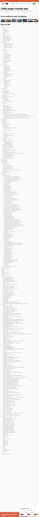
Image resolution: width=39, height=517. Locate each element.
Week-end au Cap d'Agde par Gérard (8, 426)
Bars (3, 104)
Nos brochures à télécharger (6, 268)
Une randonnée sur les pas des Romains (9, 405)
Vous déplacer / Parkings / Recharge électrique (10, 127)
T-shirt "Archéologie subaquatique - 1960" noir (10, 266)
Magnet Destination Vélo (7, 255)
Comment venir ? (5, 125)
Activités (3, 49)
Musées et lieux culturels (7, 84)
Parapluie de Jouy (6, 263)
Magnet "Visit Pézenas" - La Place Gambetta (10, 260)
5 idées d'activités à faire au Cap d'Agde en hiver (10, 309)
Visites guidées (6, 83)
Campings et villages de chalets (7, 37)
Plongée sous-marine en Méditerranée (8, 391)
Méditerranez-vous (5, 126)
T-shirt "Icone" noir (6, 265)
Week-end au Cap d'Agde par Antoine (8, 423)
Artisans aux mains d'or (6, 315)
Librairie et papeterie (6, 175)
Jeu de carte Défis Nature (8, 262)
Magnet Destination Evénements (9, 261)
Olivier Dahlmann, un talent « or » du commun (9, 386)
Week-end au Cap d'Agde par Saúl (8, 428)
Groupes (3, 267)
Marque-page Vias (6, 189)
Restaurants (4, 103)
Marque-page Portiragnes (8, 188)
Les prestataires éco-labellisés (7, 154)
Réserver (30, 3)
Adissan (4, 434)
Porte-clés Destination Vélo (8, 253)
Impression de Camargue (6, 339)
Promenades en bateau (7, 57)
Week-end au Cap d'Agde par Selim (8, 429)
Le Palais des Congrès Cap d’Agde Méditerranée (10, 110)
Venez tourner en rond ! (6, 407)
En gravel (5, 53)
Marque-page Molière (7, 190)
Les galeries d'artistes (6, 99)
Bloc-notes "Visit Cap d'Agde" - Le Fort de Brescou (11, 176)
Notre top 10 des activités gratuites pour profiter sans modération (12, 385)
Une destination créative (6, 403)
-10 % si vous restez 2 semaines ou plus (8, 277)
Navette (5, 132)
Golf (4, 63)
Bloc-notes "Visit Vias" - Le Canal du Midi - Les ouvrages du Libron (13, 179)
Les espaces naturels (6, 91)
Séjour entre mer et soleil (6, 297)
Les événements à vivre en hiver (7, 168)
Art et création (4, 97)
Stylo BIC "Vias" (6, 184)
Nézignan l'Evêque (5, 444)
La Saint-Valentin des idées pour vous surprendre (10, 349)
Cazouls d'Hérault (5, 440)
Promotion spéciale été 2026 (7, 295)
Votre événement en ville (6, 108)
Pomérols (4, 448)
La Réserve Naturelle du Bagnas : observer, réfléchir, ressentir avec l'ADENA (14, 348)
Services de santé (6, 141)
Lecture (5, 87)
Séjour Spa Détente (6, 299)
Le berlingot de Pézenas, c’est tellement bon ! (9, 354)
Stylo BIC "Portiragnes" (7, 185)
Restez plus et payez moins (8, 45)
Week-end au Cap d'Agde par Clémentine (9, 425)
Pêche (5, 59)
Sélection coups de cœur (6, 174)
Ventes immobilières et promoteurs (9, 140)
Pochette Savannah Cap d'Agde (8, 234)
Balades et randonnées (6, 50)
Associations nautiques (7, 61)
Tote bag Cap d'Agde (7, 238)
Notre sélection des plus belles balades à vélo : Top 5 (10, 384)
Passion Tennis (5, 389)
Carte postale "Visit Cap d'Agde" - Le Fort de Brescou (11, 220)
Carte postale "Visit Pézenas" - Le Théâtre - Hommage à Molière (13, 224)
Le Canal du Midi (5, 355)
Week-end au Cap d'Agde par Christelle (9, 424)
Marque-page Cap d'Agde (8, 186)
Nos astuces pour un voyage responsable (9, 152)
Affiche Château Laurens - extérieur (9, 217)
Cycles (5, 64)
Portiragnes (4, 449)
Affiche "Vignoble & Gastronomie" (9, 211)
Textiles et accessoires (6, 233)
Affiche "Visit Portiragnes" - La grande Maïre (10, 210)
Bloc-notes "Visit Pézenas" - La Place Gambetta (11, 178)
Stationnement (6, 134)
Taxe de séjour (5, 42)
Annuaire (4, 139)
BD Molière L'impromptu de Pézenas (9, 193)
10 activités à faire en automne (7, 305)
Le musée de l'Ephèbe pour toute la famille (9, 362)
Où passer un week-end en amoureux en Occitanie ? (10, 388)
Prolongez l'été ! (5, 393)
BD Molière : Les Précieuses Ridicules (9, 195)
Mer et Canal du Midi (6, 54)
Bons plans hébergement (7, 40)
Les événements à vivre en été (7, 166)
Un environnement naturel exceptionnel (9, 401)
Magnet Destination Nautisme (8, 256)
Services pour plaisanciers (8, 142)
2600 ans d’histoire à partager (7, 306)
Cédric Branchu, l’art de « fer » (7, 325)
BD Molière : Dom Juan (7, 197)
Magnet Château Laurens (8, 257)
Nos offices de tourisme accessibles (8, 146)
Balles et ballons (6, 65)
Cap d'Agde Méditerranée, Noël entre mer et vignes (10, 322)
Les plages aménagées (6, 90)
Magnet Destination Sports (8, 254)
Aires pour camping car (6, 39)
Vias (3, 453)
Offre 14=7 (4, 283)
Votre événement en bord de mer (8, 107)
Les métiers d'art (5, 98)
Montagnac (4, 443)
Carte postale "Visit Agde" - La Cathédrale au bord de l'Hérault (13, 221)
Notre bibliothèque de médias (6, 171)
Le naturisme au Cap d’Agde (7, 364)
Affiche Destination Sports (8, 212)
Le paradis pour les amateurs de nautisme (9, 366)
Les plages (4, 89)
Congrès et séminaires (5, 106)
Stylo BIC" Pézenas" (7, 183)
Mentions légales (4, 272)
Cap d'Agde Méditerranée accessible (7, 144)
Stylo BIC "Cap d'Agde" (7, 182)
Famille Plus (5, 338)
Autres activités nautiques (8, 60)
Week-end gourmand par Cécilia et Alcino (9, 432)
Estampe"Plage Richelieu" (8, 232)
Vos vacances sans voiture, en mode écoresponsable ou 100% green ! (13, 153)
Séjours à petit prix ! (6, 300)
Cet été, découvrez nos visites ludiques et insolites (10, 326)
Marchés (4, 94)
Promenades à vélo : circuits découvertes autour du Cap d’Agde (12, 394)
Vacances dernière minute (8, 46)
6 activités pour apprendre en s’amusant (9, 311)
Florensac (4, 441)
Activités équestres (7, 67)
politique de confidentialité (30, 512)
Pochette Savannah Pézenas (8, 235)
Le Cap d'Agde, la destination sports (8, 356)
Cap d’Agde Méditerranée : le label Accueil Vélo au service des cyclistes (13, 323)
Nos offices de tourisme (6, 124)
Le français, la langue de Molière (7, 359)
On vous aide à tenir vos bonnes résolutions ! (9, 387)
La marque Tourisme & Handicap (8, 145)
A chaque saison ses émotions (7, 312)
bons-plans (3, 276)
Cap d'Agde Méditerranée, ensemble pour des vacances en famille (12, 321)
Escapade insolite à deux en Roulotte (8, 280)
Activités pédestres (7, 68)
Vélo (4, 129)
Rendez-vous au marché (6, 396)
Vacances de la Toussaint (7, 47)
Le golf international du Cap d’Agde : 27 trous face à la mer (11, 360)
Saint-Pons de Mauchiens (6, 450)
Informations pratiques (5, 123)
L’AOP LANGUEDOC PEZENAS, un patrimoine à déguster (11, 342)
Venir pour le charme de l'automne (8, 410)
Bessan (4, 437)
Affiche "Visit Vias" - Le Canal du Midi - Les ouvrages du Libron (13, 209)
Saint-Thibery (5, 451)
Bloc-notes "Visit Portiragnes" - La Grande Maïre (11, 180)
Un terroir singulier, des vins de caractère (9, 402)
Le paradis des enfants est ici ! (7, 365)
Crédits (3, 271)
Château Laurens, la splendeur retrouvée (10, 192)
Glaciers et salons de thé (6, 105)
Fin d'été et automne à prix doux (9, 44)
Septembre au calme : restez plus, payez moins (10, 301)
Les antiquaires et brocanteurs (7, 101)
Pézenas (4, 446)
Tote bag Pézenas (6, 239)
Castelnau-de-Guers (6, 438)
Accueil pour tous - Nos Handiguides (8, 147)
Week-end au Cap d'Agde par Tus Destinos (9, 430)
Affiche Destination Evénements (9, 216)
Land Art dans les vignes (6, 353)
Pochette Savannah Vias (7, 237)
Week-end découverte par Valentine (8, 431)
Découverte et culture (6, 82)
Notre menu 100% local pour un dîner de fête (9, 382)
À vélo (5, 52)
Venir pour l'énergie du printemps (8, 408)
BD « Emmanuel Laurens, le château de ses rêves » (11, 194)
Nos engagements (5, 151)
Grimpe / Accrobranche (7, 66)
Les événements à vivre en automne (8, 167)
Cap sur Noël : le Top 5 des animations (8, 324)
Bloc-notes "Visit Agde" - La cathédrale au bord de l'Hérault (12, 177)
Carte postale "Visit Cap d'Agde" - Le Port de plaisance (12, 219)
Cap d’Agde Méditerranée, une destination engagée (35, 3)
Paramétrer (29, 514)
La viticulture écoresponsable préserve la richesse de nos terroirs (12, 352)
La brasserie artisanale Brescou (7, 343)
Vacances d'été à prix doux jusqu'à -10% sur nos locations (11, 302)
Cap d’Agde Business (6, 111)
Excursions (5, 85)
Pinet (4, 447)
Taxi (4, 131)
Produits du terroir (5, 95)
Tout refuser (22, 514)
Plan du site (3, 270)
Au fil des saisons (5, 317)
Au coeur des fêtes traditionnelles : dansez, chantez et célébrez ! (12, 316)
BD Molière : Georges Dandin (8, 196)
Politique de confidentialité (6, 275)
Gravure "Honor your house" (8, 229)
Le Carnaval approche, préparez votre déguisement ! (10, 357)
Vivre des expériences (5, 172)
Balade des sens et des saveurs (7, 318)
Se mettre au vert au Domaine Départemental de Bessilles (11, 399)
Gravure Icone (6, 230)
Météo (3, 269)
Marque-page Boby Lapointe (8, 191)
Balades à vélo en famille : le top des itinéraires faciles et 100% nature (13, 319)
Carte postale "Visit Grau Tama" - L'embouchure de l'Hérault (12, 222)
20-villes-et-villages (4, 433)
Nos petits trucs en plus (6, 148)
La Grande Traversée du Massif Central (8, 346)
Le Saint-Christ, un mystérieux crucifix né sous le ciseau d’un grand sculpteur (14, 367)
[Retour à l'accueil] (5, 3)
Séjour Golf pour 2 (5, 298)
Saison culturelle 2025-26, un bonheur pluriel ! (9, 398)
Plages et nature (4, 88)
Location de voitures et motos (8, 130)
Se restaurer (3, 102)
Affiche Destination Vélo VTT (8, 215)
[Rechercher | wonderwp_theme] (37, 4)
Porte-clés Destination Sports (8, 252)
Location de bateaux (7, 55)
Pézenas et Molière (6, 390)
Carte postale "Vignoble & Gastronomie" (10, 227)
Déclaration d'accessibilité (5, 273)
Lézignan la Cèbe (5, 442)
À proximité (4, 170)
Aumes (4, 436)
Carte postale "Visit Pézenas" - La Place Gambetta (11, 223)
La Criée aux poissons (6, 344)
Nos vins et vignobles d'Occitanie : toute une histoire (10, 381)
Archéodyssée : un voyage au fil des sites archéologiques (11, 314)
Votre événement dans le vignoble (8, 109)
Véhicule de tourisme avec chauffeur (9, 133)
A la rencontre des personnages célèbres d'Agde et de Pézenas (12, 313)
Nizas (4, 445)
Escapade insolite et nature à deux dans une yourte (10, 281)
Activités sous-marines (7, 58)
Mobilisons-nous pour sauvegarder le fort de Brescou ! (11, 380)
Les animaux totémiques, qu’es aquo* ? (8, 368)
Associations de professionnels (8, 143)
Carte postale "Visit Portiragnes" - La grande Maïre (11, 226)
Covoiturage (6, 136)
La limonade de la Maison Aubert (8, 347)
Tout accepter (35, 514)
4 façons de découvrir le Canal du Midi (8, 307)
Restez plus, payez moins (6, 296)
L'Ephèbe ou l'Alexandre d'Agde (7, 341)
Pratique (3, 41)
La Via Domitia (5, 351)
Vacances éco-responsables (7, 406)
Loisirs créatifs (6, 86)
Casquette (5, 264)
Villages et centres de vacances (7, 38)
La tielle (4, 350)
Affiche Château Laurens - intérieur (9, 218)
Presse (3, 274)
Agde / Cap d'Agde (5, 435)
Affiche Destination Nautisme (8, 213)
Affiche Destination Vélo (7, 214)
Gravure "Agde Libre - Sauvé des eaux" (9, 231)
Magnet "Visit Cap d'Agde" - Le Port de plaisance (11, 259)
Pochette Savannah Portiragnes (8, 236)
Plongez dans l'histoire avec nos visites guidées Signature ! (11, 392)
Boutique (3, 173)
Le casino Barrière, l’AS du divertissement (9, 358)
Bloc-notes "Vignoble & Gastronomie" (9, 181)
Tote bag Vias (6, 240)
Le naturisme (5, 363)
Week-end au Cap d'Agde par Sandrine (8, 427)
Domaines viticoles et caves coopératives (9, 93)
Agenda (25, 3)
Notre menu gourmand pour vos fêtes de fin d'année (10, 383)
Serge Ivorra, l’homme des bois (7, 400)
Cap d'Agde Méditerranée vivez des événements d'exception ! (12, 169)
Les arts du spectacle (6, 100)
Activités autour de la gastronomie (8, 96)
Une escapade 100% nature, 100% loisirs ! (9, 404)
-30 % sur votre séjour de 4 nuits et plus (8, 278)
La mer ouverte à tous (6, 149)
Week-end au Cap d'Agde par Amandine (9, 422)
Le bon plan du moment (6, 282)
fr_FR (37, 1)
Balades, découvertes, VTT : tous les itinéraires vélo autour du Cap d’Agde (13, 320)
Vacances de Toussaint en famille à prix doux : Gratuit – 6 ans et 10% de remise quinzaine (15, 303)
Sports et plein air (5, 62)
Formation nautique (7, 56)
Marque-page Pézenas (7, 187)
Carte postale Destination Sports (9, 228)
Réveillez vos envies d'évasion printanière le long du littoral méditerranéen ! (14, 397)
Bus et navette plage (7, 128)
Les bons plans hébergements (7, 43)
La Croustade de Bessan (6, 345)
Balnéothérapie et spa (7, 80)
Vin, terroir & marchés (5, 92)
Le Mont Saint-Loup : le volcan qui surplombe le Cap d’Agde (11, 361)
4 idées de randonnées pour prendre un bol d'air (10, 308)
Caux (3, 439)
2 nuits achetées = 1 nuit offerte (7, 279)
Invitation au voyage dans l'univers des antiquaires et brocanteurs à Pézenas (14, 340)
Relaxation (5, 81)
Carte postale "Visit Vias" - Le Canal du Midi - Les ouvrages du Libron (14, 225)
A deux (5, 48)
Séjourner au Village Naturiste (7, 138)
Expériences (3, 304)
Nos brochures (5, 137)
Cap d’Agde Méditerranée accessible (33, 3)
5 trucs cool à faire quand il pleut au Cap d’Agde (10, 310)
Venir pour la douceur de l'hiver (7, 409)
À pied (5, 51)
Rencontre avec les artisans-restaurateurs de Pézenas (11, 395)
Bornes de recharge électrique (8, 135)
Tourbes (4, 452)
